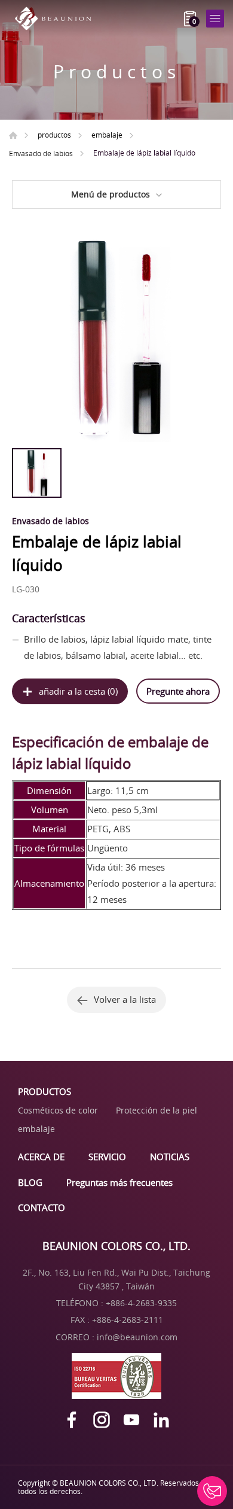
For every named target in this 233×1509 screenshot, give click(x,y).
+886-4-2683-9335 (141, 1303)
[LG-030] (116, 337)
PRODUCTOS (44, 1091)
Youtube (131, 1420)
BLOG (30, 1182)
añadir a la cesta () (78, 691)
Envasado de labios (41, 153)
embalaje (106, 134)
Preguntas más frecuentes (119, 1182)
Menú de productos (110, 194)
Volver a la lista (125, 999)
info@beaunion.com (137, 1337)
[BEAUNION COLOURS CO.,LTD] (57, 18)
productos (54, 134)
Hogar (13, 135)
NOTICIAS (169, 1157)
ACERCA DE (41, 1157)
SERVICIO (107, 1157)
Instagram (102, 1420)
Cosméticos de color (58, 1110)
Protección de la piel (156, 1110)
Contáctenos (212, 1491)
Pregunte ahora (178, 691)
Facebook (72, 1420)
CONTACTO (41, 1207)
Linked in (161, 1420)
